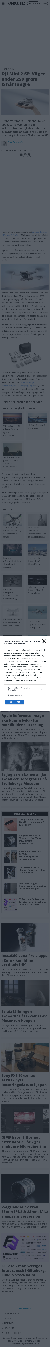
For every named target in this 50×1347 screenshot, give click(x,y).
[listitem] (25, 689)
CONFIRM (14, 702)
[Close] (44, 641)
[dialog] (25, 673)
